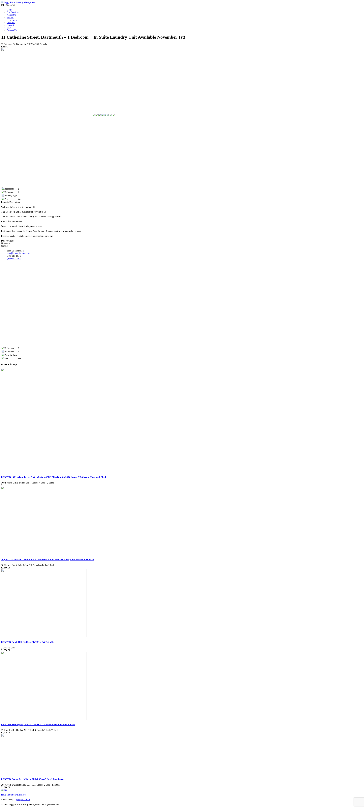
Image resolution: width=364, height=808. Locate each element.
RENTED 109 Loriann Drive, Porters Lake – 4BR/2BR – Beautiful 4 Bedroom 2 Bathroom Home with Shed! (53, 477)
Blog (9, 27)
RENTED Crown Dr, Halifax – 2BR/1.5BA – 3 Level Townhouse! (32, 779)
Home (9, 10)
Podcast (10, 25)
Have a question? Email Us (13, 795)
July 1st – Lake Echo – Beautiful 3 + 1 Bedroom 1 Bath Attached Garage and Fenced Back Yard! (47, 559)
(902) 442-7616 (14, 258)
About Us (11, 15)
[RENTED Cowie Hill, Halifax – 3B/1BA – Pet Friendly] (43, 636)
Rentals (10, 17)
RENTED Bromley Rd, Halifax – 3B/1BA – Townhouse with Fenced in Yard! (38, 724)
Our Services (12, 12)
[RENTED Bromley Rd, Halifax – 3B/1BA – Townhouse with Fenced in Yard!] (43, 719)
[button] (8, 5)
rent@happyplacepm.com (18, 253)
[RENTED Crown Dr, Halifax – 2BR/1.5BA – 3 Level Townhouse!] (31, 773)
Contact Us (12, 30)
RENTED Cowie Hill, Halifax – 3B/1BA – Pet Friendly (27, 642)
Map (15, 20)
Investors (11, 22)
